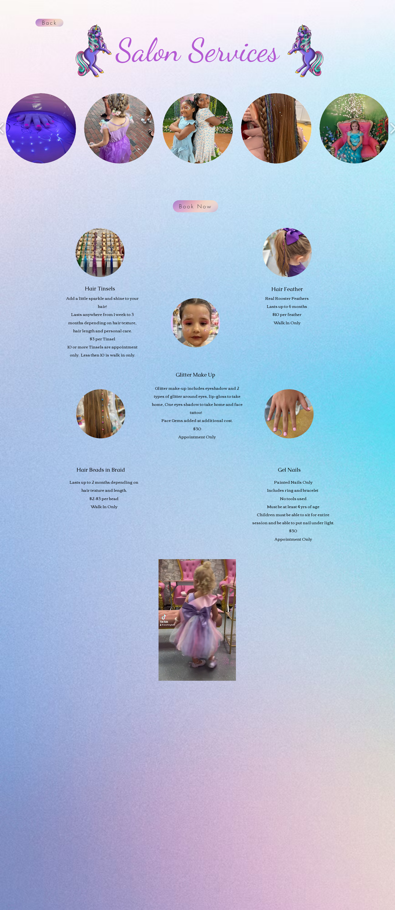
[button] (41, 128)
